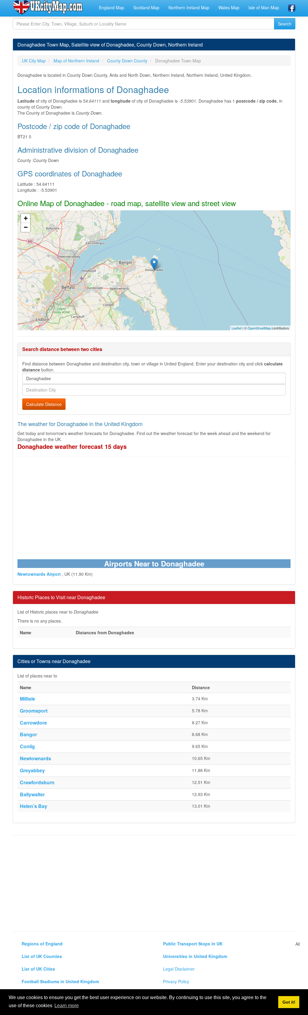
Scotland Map (146, 8)
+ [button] (26, 218)
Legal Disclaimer (179, 969)
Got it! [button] (288, 1002)
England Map (111, 8)
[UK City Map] (48, 7)
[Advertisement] (154, 505)
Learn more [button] (66, 1005)
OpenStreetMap (259, 328)
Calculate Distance (44, 404)
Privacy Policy (176, 981)
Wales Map (228, 8)
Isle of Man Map (263, 8)
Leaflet (237, 328)
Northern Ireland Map (188, 8)
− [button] (26, 227)
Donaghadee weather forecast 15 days (72, 446)
